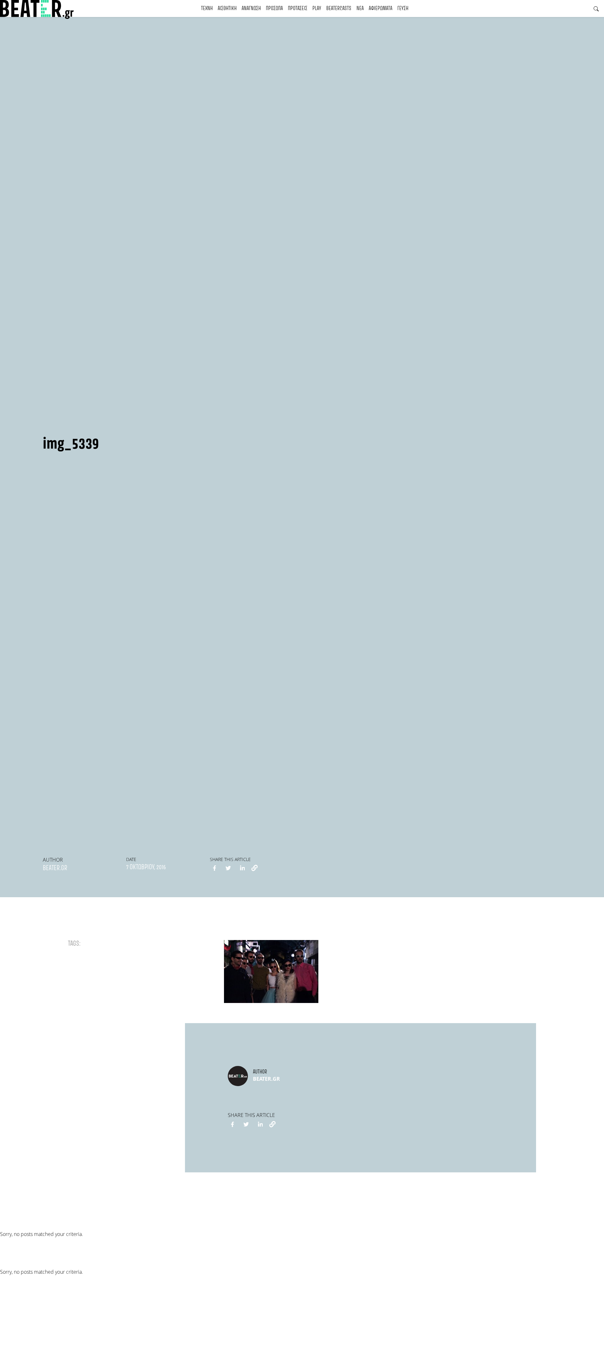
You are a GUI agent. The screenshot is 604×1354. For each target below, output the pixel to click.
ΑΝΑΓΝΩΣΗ (251, 8)
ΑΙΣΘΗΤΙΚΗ (227, 8)
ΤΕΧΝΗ (207, 8)
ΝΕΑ (360, 8)
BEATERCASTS (338, 8)
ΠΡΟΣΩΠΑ (274, 8)
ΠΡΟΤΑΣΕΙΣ (297, 8)
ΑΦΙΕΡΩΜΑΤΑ (380, 8)
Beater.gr (55, 868)
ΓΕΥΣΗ (402, 8)
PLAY (316, 8)
